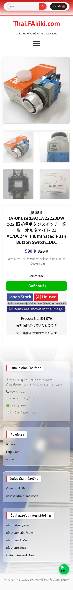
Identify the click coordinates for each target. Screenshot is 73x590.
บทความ (11, 459)
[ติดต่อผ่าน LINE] (64, 569)
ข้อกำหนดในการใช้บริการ (20, 555)
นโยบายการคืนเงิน (16, 540)
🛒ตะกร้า (58, 6)
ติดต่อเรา (11, 444)
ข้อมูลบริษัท (12, 452)
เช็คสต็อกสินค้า (36, 286)
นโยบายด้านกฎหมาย (18, 525)
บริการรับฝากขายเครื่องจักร (22, 496)
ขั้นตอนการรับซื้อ (15, 488)
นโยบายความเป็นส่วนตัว (19, 533)
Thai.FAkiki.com (24, 580)
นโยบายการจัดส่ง (16, 547)
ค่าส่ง (29, 259)
